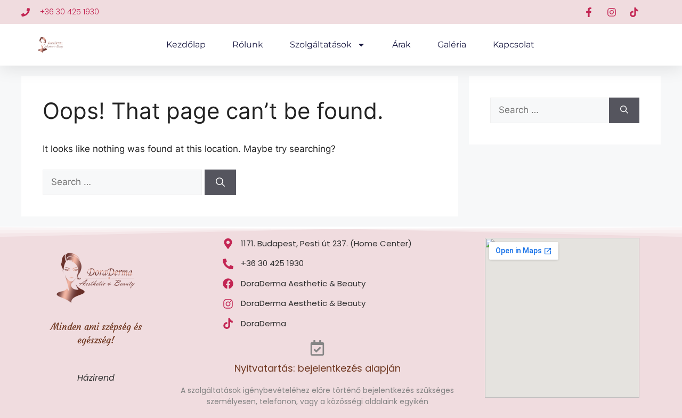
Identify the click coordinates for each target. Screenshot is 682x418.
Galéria (451, 44)
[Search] (220, 182)
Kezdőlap (186, 44)
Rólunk (247, 44)
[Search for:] (124, 181)
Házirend (96, 378)
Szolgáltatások (321, 44)
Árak (401, 44)
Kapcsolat (513, 44)
